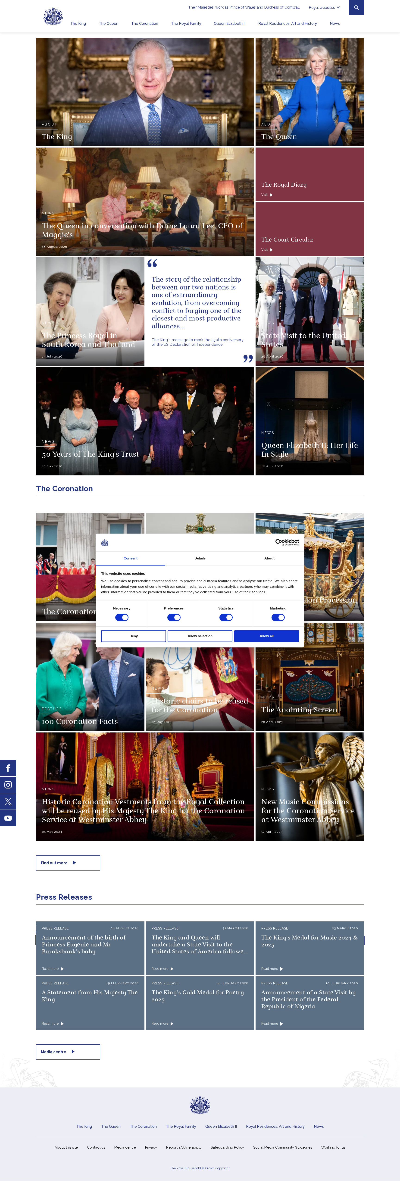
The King (78, 23)
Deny (133, 636)
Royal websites (322, 7)
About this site (66, 1147)
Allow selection (200, 636)
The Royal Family (186, 23)
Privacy (151, 1147)
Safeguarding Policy (227, 1147)
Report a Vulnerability (183, 1147)
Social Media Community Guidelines (282, 1147)
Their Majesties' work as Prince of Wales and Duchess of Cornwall (244, 7)
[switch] (174, 617)
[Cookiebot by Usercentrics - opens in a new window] (279, 542)
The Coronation (144, 23)
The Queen (108, 23)
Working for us (333, 1147)
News (335, 23)
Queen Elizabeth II (229, 23)
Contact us (96, 1147)
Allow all (267, 636)
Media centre (54, 1052)
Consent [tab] (131, 558)
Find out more (55, 863)
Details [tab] (200, 558)
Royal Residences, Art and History (287, 23)
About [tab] (269, 558)
